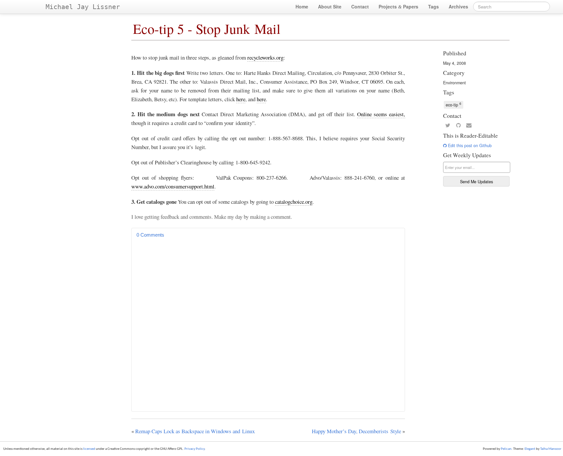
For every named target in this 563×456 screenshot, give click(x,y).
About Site (329, 6)
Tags (433, 6)
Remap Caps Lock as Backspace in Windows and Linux (195, 431)
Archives (458, 6)
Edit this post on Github (469, 145)
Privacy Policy (194, 449)
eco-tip (453, 104)
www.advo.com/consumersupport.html (172, 186)
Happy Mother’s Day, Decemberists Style (356, 431)
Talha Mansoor (550, 449)
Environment (454, 83)
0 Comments (150, 235)
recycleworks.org (265, 57)
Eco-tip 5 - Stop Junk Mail (207, 29)
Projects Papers (398, 6)
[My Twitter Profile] (447, 126)
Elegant (530, 449)
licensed (89, 449)
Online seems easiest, (381, 114)
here (240, 99)
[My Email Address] (468, 126)
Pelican (506, 449)
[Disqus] (268, 323)
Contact (360, 6)
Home (302, 6)
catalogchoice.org (293, 201)
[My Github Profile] (458, 126)
